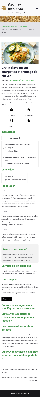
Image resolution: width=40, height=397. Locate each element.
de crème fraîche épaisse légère (19, 158)
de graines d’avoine (17, 144)
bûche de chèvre (11, 151)
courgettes (9, 148)
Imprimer (6, 299)
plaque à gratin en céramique (15, 180)
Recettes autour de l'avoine (17, 80)
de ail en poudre (17, 163)
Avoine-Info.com (25, 393)
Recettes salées (29, 80)
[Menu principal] (37, 8)
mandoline (9, 176)
